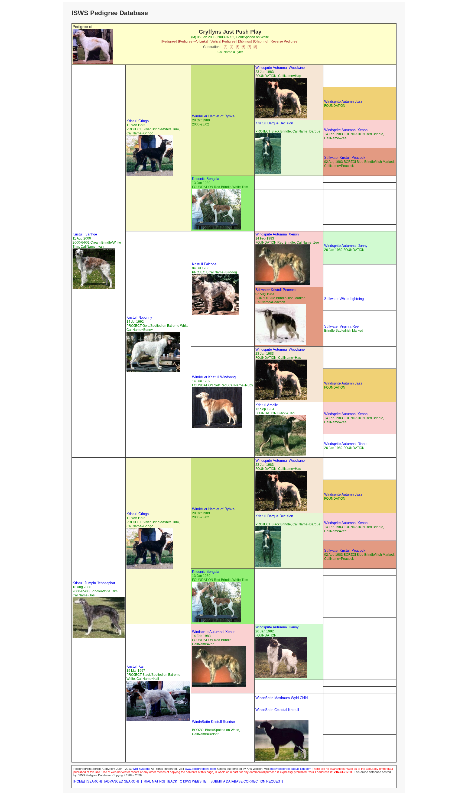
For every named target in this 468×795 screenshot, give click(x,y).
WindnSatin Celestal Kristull (277, 710)
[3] (225, 47)
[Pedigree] (169, 41)
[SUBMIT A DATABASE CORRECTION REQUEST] (246, 781)
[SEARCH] (94, 781)
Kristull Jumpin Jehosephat (94, 583)
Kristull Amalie (266, 405)
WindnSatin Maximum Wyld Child (281, 698)
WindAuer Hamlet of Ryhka (213, 116)
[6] (243, 47)
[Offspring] (260, 41)
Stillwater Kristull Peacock (344, 158)
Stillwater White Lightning (344, 299)
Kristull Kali (135, 666)
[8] (255, 47)
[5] (237, 47)
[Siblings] (245, 41)
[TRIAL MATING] (153, 781)
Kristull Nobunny (139, 317)
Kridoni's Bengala (205, 179)
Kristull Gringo (137, 121)
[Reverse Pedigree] (284, 41)
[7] (249, 47)
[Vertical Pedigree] (223, 41)
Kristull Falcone (204, 264)
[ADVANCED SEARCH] (121, 781)
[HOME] (79, 781)
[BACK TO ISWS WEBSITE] (187, 781)
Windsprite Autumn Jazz (343, 101)
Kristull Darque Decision (274, 123)
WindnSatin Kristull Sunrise (213, 722)
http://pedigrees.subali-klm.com (290, 768)
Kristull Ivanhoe (85, 234)
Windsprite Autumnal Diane (345, 444)
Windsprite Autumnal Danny (346, 246)
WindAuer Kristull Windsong (214, 377)
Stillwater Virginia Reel (341, 326)
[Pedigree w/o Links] (193, 41)
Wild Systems (141, 768)
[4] (231, 47)
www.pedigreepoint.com (200, 768)
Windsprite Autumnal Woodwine (280, 68)
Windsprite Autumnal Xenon (346, 130)
